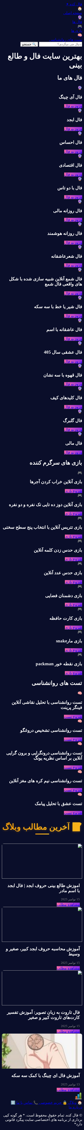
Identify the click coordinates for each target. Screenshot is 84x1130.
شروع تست (73, 717)
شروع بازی (73, 491)
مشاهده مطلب (68, 905)
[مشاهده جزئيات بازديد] (78, 1098)
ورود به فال (73, 106)
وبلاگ (74, 1103)
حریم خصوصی (52, 1103)
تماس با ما (26, 1103)
